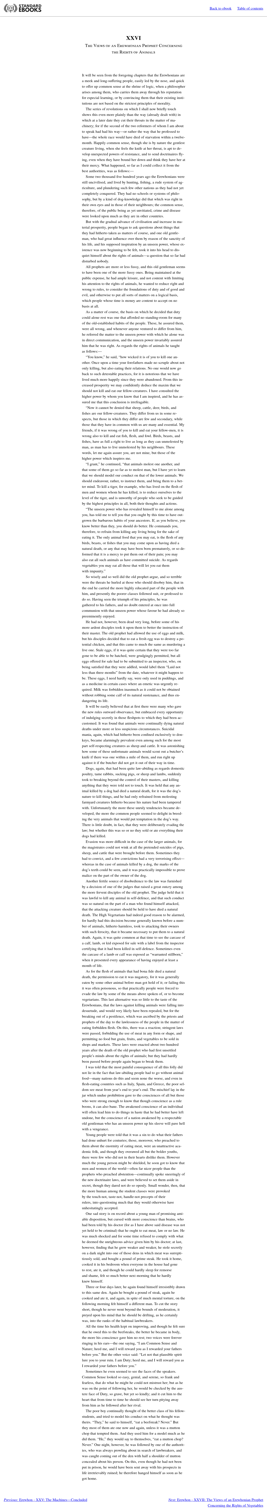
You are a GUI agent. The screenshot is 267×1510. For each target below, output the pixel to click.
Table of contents (250, 8)
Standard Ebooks (22, 8)
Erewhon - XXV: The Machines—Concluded (45, 1499)
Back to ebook (221, 8)
